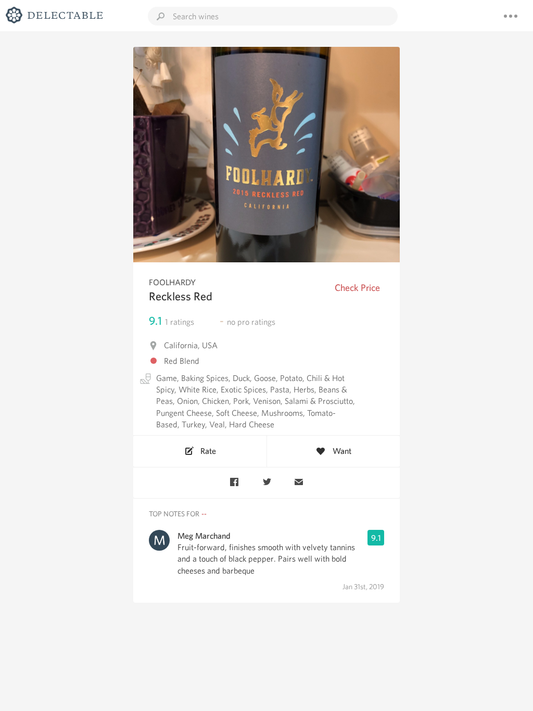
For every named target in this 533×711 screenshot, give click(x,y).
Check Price (357, 287)
